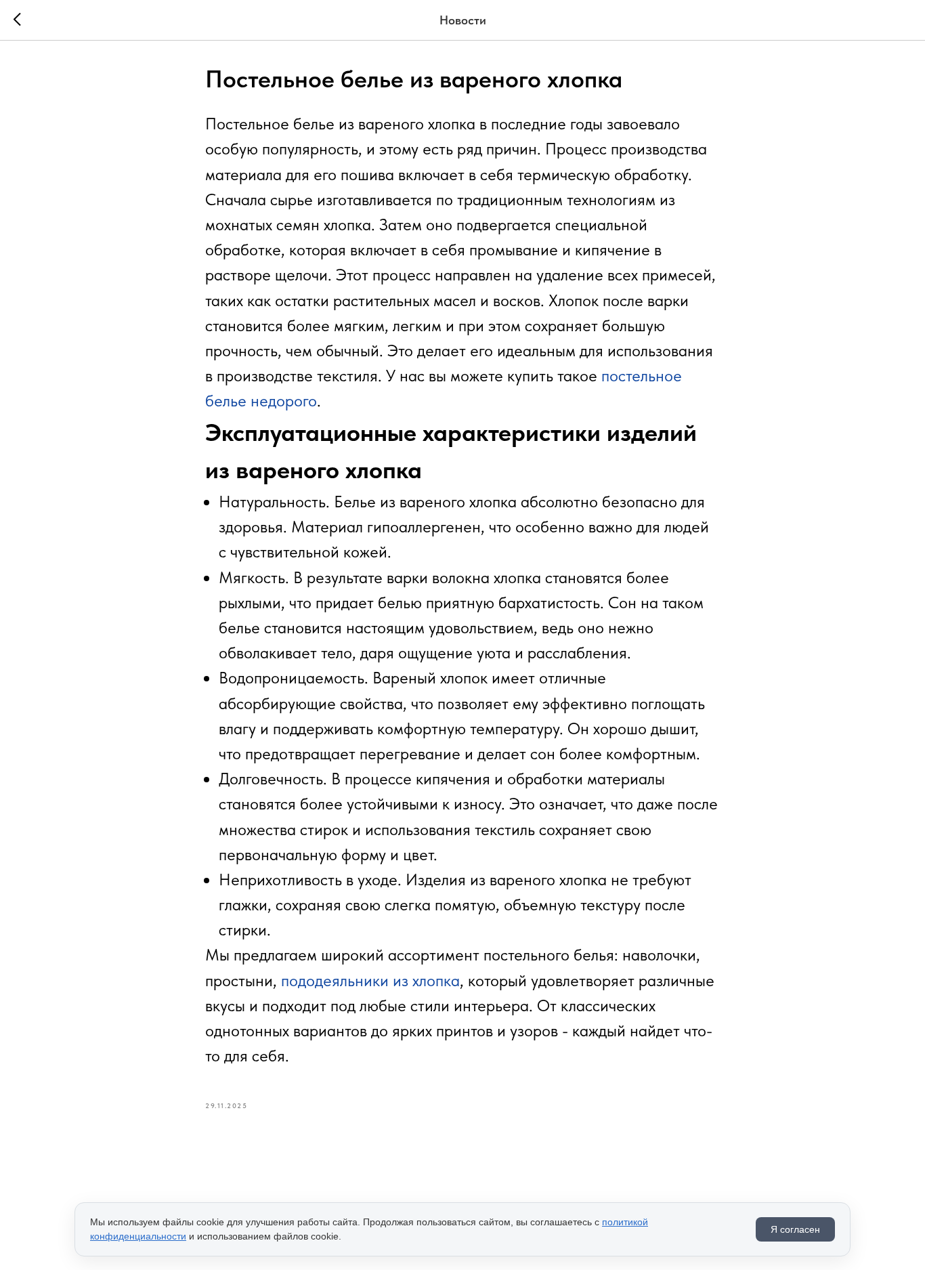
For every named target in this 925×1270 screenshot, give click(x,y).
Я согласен (795, 1229)
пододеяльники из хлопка (370, 980)
